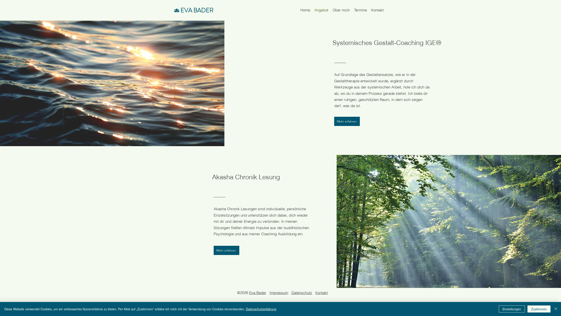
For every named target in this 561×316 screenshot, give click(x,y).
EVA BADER (197, 10)
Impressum (279, 292)
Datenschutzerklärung (261, 309)
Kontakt (321, 292)
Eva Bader (257, 292)
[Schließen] (555, 308)
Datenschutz (301, 292)
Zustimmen (539, 309)
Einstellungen (511, 309)
